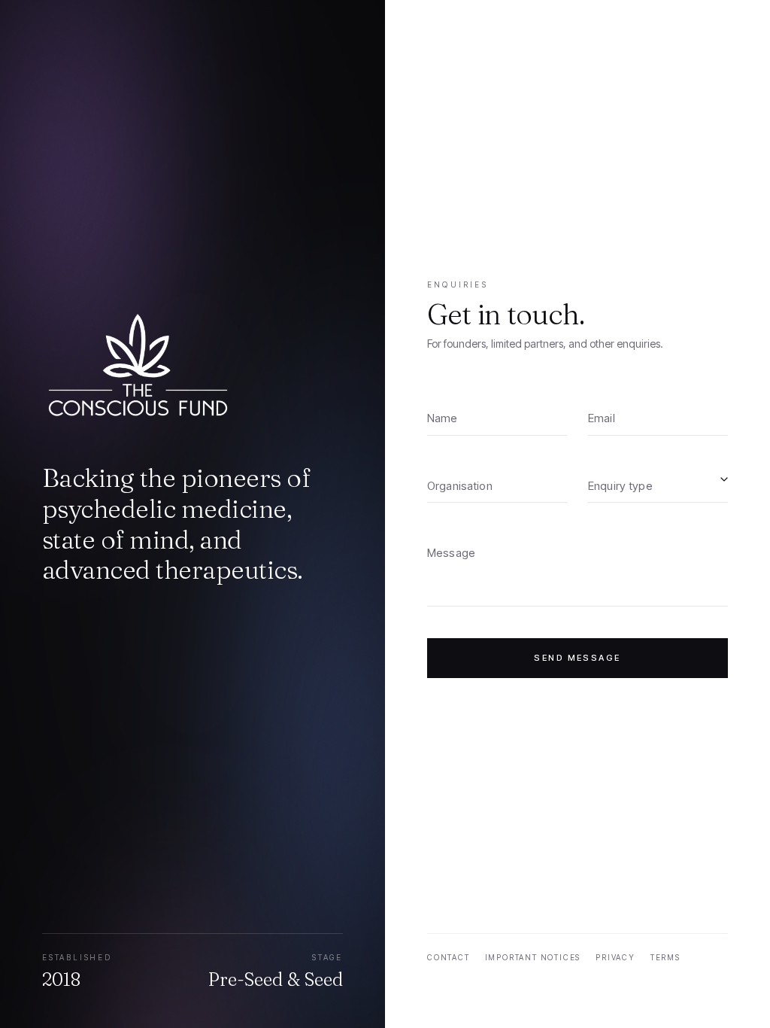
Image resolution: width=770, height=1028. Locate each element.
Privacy (615, 957)
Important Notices (533, 957)
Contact (448, 957)
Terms (665, 957)
